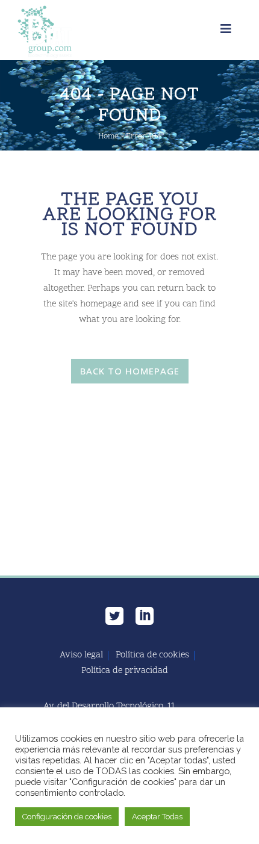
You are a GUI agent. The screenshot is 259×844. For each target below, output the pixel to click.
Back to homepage (129, 371)
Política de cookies (152, 655)
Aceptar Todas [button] (157, 816)
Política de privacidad (124, 671)
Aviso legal (81, 655)
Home (108, 136)
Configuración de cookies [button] (66, 816)
